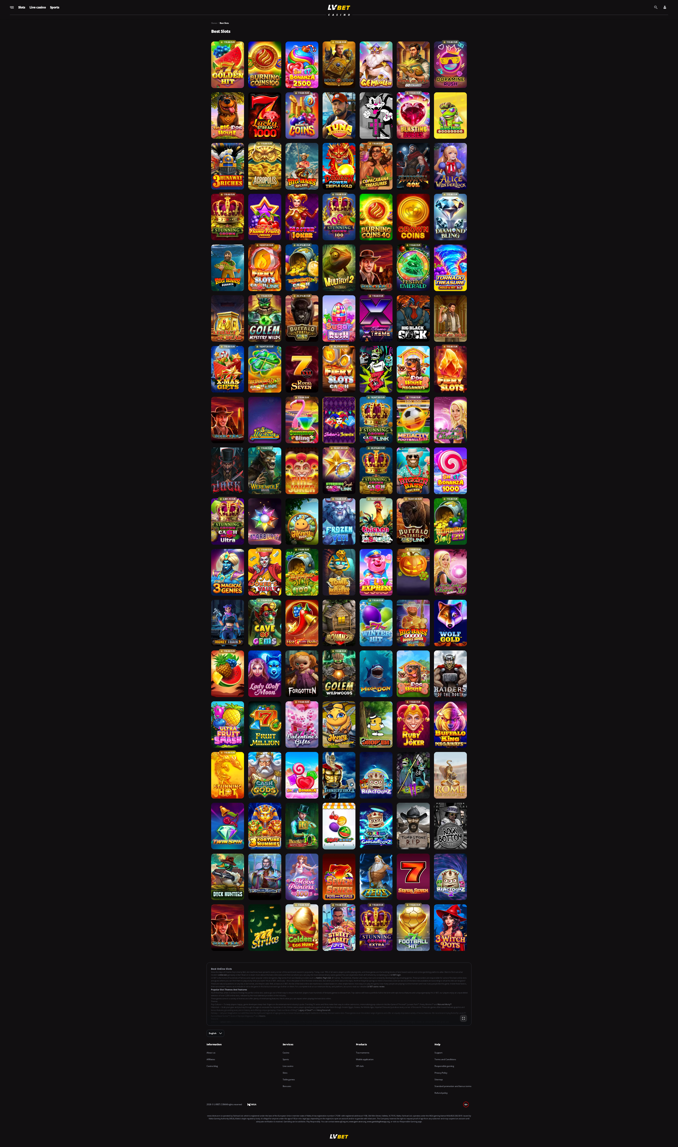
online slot (222, 974)
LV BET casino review (376, 986)
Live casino (37, 7)
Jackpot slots (226, 1021)
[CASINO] (339, 7)
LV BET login (396, 974)
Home (214, 23)
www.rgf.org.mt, (342, 1121)
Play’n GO (327, 977)
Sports (54, 7)
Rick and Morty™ (444, 1004)
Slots (21, 7)
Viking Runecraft (323, 1010)
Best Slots (224, 23)
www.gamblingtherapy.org (378, 1121)
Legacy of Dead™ (306, 1010)
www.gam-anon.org (357, 1121)
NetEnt (319, 977)
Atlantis (262, 1016)
